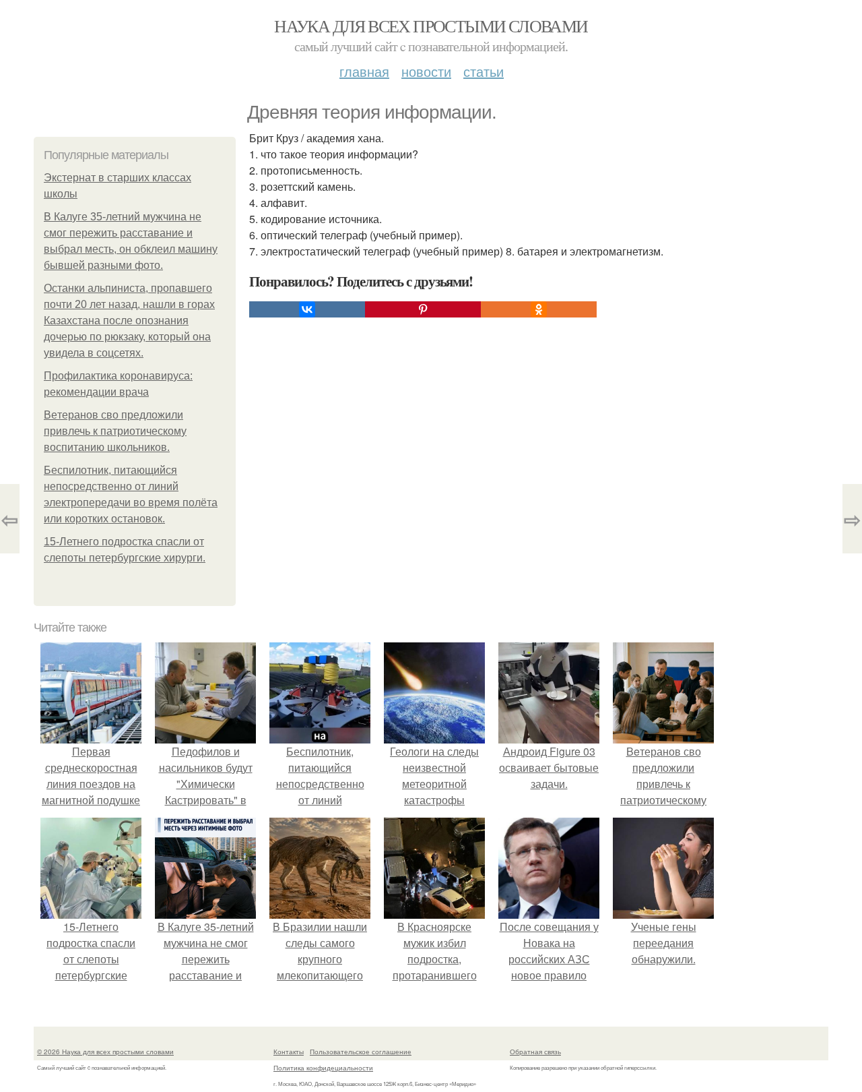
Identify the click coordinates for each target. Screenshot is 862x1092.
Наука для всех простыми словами (430, 25)
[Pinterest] (423, 309)
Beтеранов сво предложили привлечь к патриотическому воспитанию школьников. (115, 431)
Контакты (288, 1051)
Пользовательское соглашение (360, 1051)
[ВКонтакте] (307, 309)
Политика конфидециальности (323, 1067)
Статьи (483, 71)
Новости (426, 71)
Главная (364, 71)
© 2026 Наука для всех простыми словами (105, 1051)
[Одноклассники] (539, 309)
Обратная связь (535, 1051)
